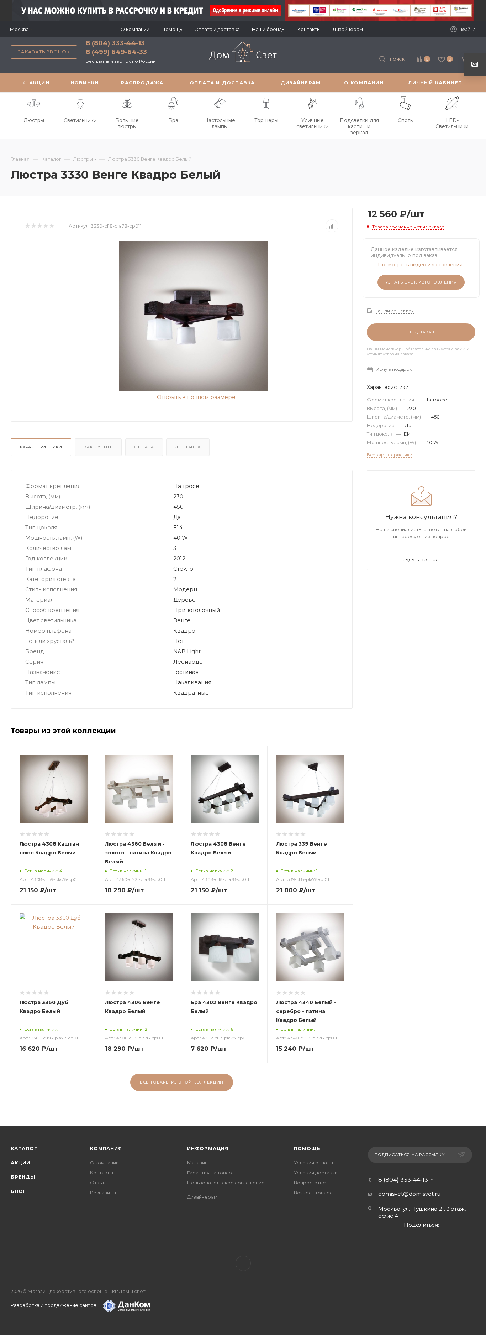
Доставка (187, 447)
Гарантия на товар (209, 1172)
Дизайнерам (202, 1197)
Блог (18, 1191)
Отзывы (99, 1182)
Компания (106, 1148)
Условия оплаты (313, 1162)
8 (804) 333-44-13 (115, 43)
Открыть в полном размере (195, 397)
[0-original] (193, 316)
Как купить (98, 447)
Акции (20, 1162)
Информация (208, 1148)
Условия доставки (316, 1172)
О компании (104, 1162)
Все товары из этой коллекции (181, 1082)
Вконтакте (243, 1263)
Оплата (144, 447)
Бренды (23, 1177)
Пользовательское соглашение (226, 1182)
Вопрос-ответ (311, 1182)
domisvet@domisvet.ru (409, 1193)
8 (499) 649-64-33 (116, 52)
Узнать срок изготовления (421, 282)
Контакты (101, 1172)
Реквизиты (103, 1192)
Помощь (307, 1148)
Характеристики (41, 447)
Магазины (199, 1162)
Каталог (24, 1148)
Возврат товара (313, 1192)
